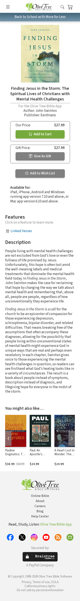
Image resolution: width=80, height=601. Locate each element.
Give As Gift (42, 156)
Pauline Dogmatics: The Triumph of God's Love (15, 456)
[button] (62, 7)
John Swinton (46, 110)
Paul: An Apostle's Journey (36, 454)
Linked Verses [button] (21, 231)
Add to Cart (42, 134)
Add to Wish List (42, 173)
